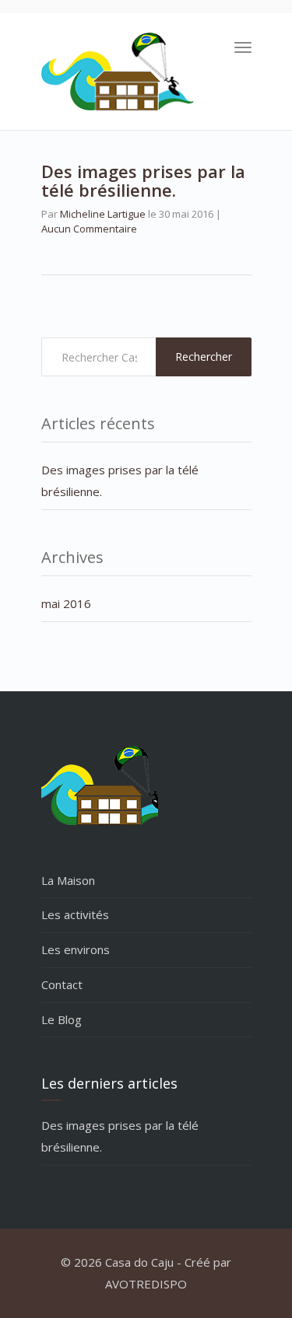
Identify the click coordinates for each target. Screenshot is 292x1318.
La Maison (68, 880)
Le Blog (61, 1019)
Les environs (75, 949)
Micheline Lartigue (103, 214)
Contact (62, 984)
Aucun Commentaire (89, 229)
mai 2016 (66, 603)
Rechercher (203, 356)
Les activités (75, 914)
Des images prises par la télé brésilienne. (143, 180)
